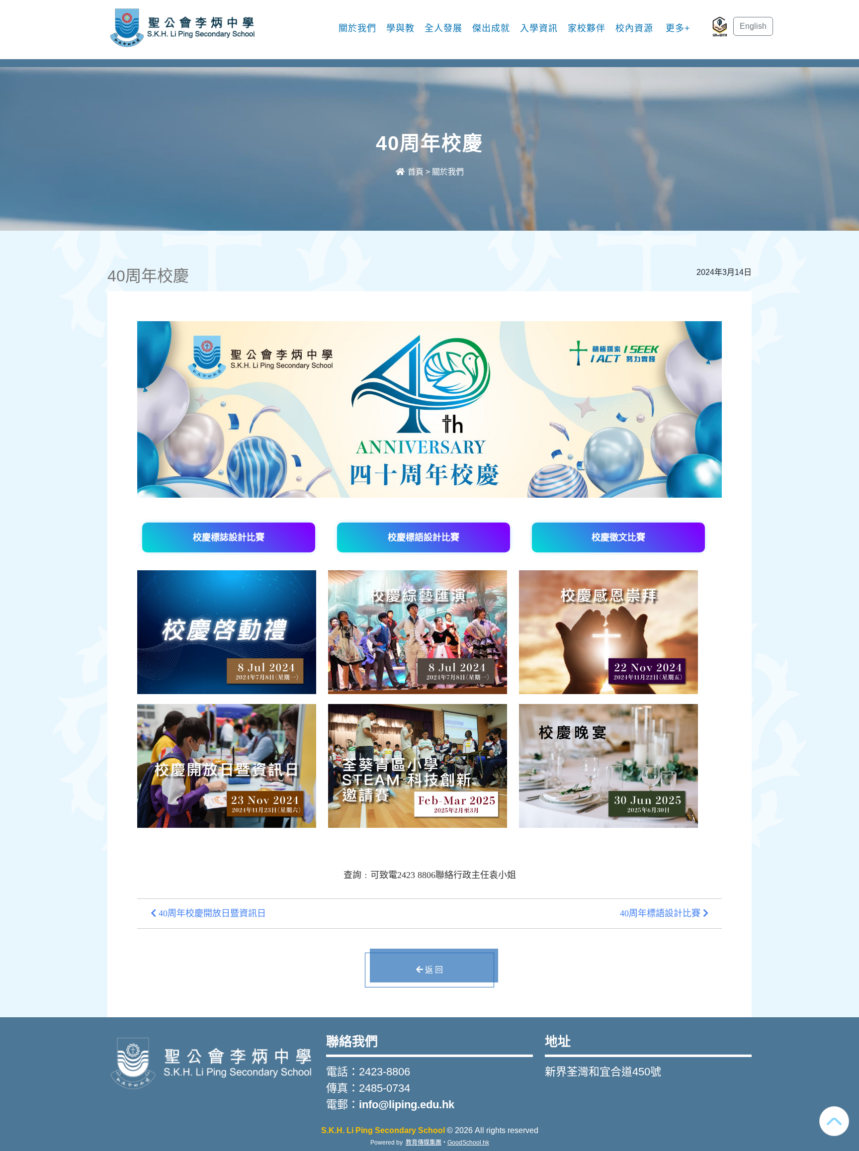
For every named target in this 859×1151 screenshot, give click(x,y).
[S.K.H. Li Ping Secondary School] (210, 1062)
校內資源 (634, 28)
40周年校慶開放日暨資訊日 (211, 913)
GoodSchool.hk (468, 1142)
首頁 (415, 172)
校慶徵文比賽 (618, 537)
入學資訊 (539, 28)
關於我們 (357, 28)
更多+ (678, 28)
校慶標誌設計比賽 (228, 537)
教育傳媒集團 (423, 1142)
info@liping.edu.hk (406, 1104)
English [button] (753, 26)
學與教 (400, 28)
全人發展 (443, 28)
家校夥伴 (586, 28)
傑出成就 (491, 28)
